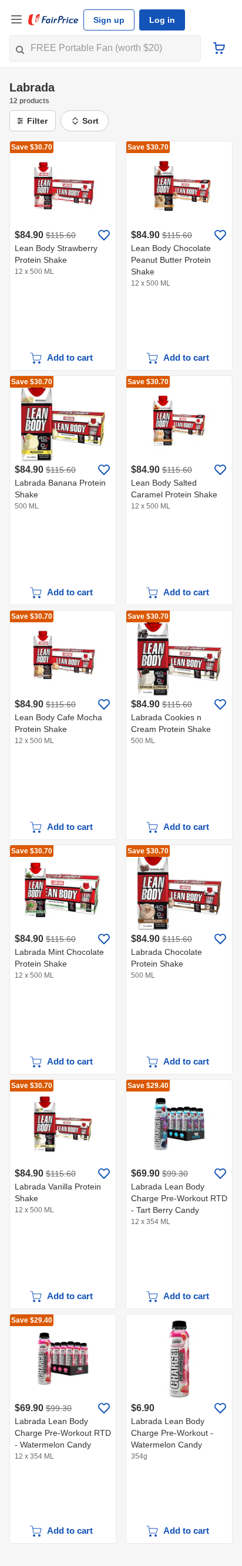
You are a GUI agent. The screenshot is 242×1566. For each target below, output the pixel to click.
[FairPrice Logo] (53, 20)
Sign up (109, 20)
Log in (162, 20)
